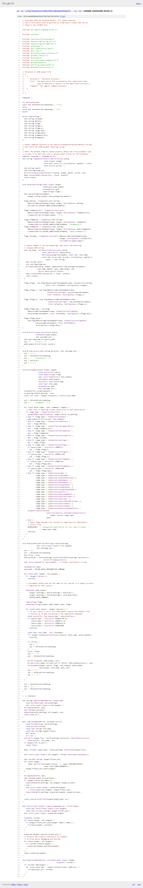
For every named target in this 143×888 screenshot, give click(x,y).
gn (18, 10)
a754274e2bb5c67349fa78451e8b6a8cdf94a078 (47, 10)
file (62, 16)
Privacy (19, 884)
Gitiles (13, 884)
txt (133, 884)
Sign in (138, 3)
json (139, 884)
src (75, 10)
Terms (25, 884)
